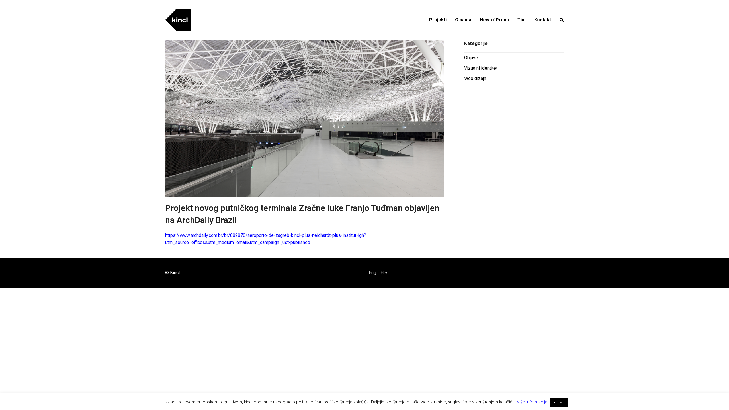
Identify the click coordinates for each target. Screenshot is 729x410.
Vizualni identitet (480, 68)
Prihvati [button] (558, 402)
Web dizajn (475, 78)
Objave (471, 57)
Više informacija (532, 402)
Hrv (383, 272)
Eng (372, 272)
